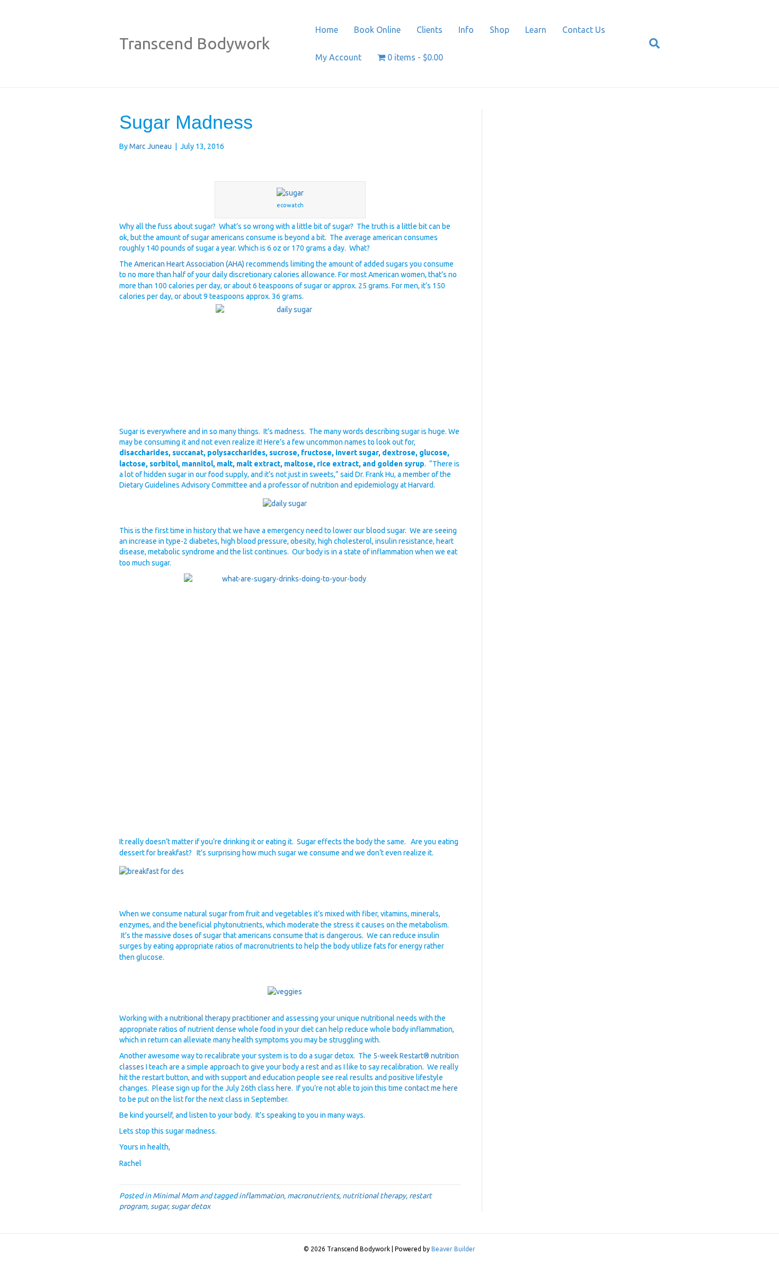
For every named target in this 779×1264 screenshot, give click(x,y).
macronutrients (313, 1195)
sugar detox (190, 1206)
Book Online (377, 29)
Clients (429, 29)
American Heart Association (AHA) (190, 264)
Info (466, 29)
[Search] (650, 43)
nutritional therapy (374, 1195)
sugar (159, 1206)
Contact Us (583, 29)
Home (326, 29)
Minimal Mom (175, 1195)
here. (284, 1088)
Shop (499, 29)
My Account (338, 57)
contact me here (431, 1088)
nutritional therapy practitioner (219, 1018)
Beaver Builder (453, 1248)
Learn (535, 29)
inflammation (261, 1195)
